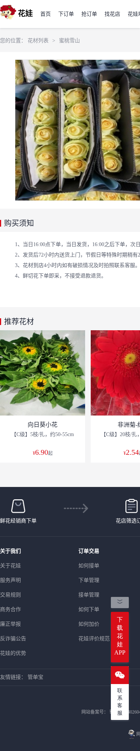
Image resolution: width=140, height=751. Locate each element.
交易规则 (10, 595)
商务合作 (10, 609)
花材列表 (38, 40)
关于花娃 (10, 565)
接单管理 (88, 595)
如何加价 (88, 624)
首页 (45, 14)
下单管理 (88, 580)
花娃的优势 (13, 653)
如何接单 (88, 565)
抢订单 (89, 14)
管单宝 (35, 677)
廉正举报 (10, 624)
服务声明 (10, 580)
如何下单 (88, 609)
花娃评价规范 (94, 638)
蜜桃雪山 (69, 40)
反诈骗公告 (13, 638)
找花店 (112, 14)
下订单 (66, 14)
